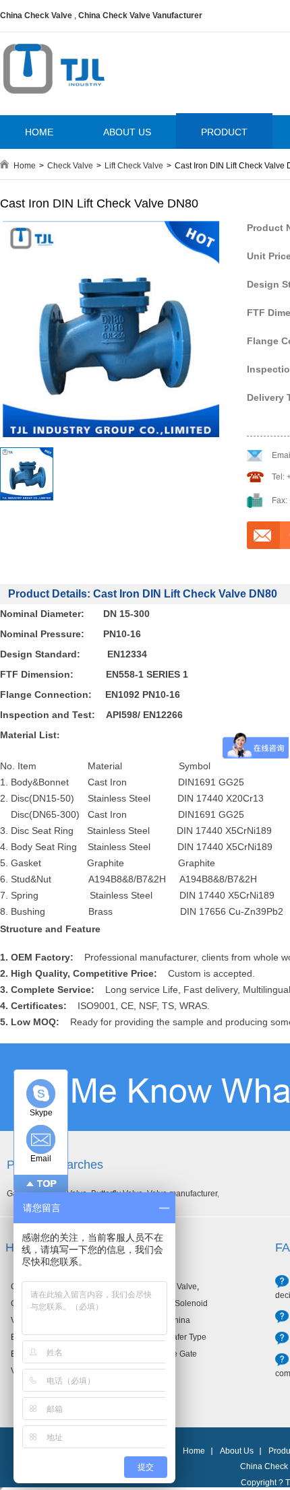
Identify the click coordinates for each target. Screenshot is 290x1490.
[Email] (40, 1139)
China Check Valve (36, 15)
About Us (237, 1451)
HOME (39, 132)
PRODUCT (224, 132)
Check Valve (70, 165)
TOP (47, 1183)
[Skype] (40, 1093)
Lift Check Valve (134, 165)
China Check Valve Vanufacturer (140, 15)
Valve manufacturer (182, 1193)
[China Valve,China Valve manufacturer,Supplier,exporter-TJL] (53, 103)
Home (24, 165)
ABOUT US (127, 132)
